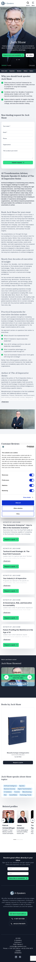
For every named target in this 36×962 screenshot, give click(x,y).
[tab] (14, 839)
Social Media (13, 795)
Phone (5, 138)
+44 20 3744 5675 (18, 923)
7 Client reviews (32, 65)
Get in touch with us (19, 914)
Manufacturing (27, 792)
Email (5, 132)
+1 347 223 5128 (19, 919)
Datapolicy (18, 952)
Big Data (21, 786)
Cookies (18, 950)
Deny (18, 514)
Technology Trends (25, 795)
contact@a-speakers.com (18, 946)
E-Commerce (8, 792)
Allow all (18, 502)
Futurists (17, 792)
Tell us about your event (10, 150)
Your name (6, 126)
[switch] (31, 480)
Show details (27, 497)
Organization (7, 144)
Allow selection (18, 508)
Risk (5, 795)
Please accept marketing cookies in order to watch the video (18, 677)
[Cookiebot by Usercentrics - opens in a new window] (26, 447)
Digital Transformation (24, 789)
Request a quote (18, 762)
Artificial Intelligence (10, 786)
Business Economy (9, 789)
